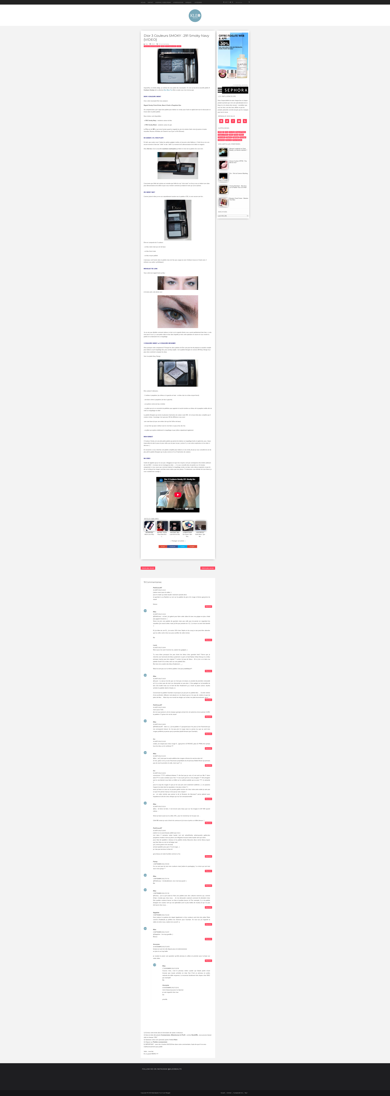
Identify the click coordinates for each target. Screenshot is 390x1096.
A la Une (231, 132)
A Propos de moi (178, 2)
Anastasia (221, 140)
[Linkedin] (221, 121)
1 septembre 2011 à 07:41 (161, 878)
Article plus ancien (208, 568)
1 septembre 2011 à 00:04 (161, 864)
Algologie (235, 137)
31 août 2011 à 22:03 (159, 773)
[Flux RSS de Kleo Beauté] (232, 2)
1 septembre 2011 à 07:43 (161, 893)
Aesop (236, 134)
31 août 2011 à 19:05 (159, 724)
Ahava (241, 134)
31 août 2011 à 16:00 (159, 647)
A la (226, 132)
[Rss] (245, 121)
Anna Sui (228, 140)
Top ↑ (246, 1092)
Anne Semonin (237, 140)
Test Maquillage (171, 46)
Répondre (208, 606)
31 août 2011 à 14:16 (159, 614)
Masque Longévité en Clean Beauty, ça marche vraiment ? (238, 149)
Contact (150, 2)
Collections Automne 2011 (152, 46)
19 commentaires (164, 44)
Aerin (230, 134)
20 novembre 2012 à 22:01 (170, 987)
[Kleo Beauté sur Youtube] (230, 2)
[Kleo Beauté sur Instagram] (224, 2)
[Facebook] (233, 121)
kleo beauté (155, 1093)
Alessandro (221, 137)
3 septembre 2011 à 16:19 (161, 915)
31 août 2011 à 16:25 (159, 678)
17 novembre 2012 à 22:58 (170, 968)
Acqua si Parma (223, 134)
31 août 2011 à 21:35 (159, 741)
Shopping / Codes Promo (163, 2)
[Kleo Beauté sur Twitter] (226, 2)
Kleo (146, 44)
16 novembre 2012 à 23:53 (161, 946)
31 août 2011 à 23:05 (159, 830)
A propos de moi (238, 1092)
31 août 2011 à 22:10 (159, 806)
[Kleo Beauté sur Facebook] (228, 2)
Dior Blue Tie (168, 90)
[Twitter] (227, 121)
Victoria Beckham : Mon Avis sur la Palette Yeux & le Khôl (238, 186)
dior (162, 46)
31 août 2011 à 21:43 (159, 756)
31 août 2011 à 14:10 (159, 590)
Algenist (229, 137)
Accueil (143, 2)
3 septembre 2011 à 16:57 (161, 932)
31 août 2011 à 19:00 (159, 707)
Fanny (155, 861)
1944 (219, 132)
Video (179, 46)
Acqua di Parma (240, 132)
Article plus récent (148, 568)
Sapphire (156, 912)
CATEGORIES (198, 2)
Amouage (243, 137)
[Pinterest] (239, 121)
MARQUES (188, 2)
